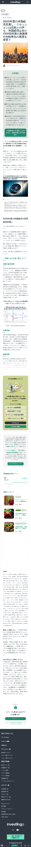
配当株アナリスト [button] (6, 752)
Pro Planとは (15, 423)
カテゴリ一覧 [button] (5, 785)
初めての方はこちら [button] (7, 733)
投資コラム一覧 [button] (5, 765)
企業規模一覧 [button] (4, 789)
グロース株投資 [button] (5, 773)
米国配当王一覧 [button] (5, 767)
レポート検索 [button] (5, 741)
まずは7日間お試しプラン (15, 463)
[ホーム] (15, 2)
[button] (3, 10)
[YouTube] (17, 830)
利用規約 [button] (3, 811)
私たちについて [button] (5, 803)
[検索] (27, 2)
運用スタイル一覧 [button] (6, 797)
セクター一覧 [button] (4, 794)
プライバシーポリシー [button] (7, 809)
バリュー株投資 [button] (5, 775)
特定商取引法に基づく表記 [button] (8, 814)
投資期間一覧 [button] (4, 791)
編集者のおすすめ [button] (6, 799)
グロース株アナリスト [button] (7, 755)
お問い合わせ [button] (4, 817)
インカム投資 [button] (4, 770)
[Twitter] (13, 830)
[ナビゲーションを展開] (0, 423)
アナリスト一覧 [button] (6, 749)
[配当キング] (15, 836)
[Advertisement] (15, 547)
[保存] (21, 845)
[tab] (3, 10)
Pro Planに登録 (15, 426)
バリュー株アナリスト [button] (7, 758)
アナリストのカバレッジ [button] (7, 781)
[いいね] (17, 845)
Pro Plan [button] (6, 737)
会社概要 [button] (3, 806)
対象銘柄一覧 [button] (4, 778)
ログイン (14, 718)
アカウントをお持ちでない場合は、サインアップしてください (15, 723)
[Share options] (25, 845)
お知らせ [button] (4, 745)
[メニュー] (3, 2)
